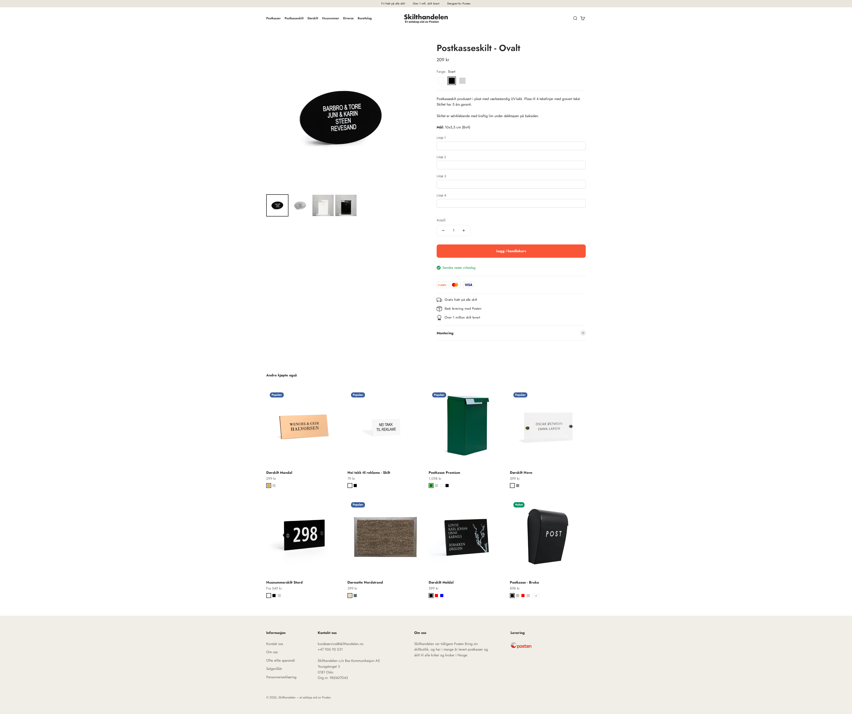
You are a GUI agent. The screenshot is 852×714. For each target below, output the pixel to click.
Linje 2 (441, 157)
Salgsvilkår (274, 668)
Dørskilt (313, 18)
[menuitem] (277, 205)
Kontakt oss (274, 643)
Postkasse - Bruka (524, 582)
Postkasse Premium (444, 472)
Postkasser (273, 18)
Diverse (348, 18)
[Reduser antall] (443, 230)
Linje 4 (441, 195)
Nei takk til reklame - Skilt (368, 472)
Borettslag (365, 18)
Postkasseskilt (294, 18)
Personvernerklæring (281, 677)
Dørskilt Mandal (279, 472)
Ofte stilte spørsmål (280, 660)
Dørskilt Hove (521, 472)
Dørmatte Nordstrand (365, 582)
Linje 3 (441, 176)
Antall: (441, 220)
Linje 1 (441, 138)
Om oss (272, 652)
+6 (535, 595)
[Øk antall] (463, 230)
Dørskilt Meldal (441, 582)
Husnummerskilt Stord (284, 582)
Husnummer (330, 18)
